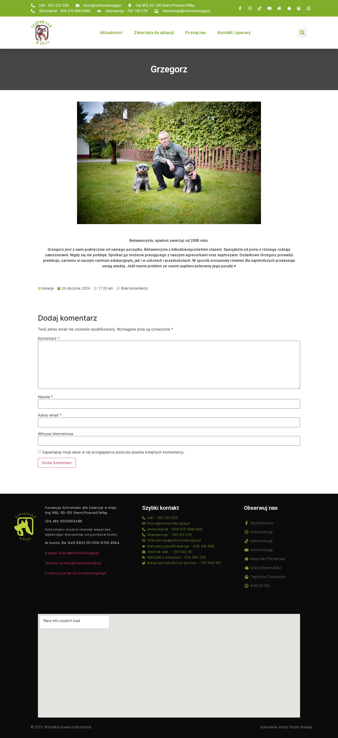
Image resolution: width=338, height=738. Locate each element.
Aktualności (111, 32)
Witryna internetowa (55, 434)
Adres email (49, 415)
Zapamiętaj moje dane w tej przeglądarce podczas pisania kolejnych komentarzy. (113, 452)
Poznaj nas (195, 32)
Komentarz (49, 338)
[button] (302, 32)
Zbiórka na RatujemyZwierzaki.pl (73, 563)
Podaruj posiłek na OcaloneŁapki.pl (75, 573)
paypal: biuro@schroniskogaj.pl (72, 553)
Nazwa (45, 397)
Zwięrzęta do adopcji (154, 32)
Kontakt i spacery (234, 32)
